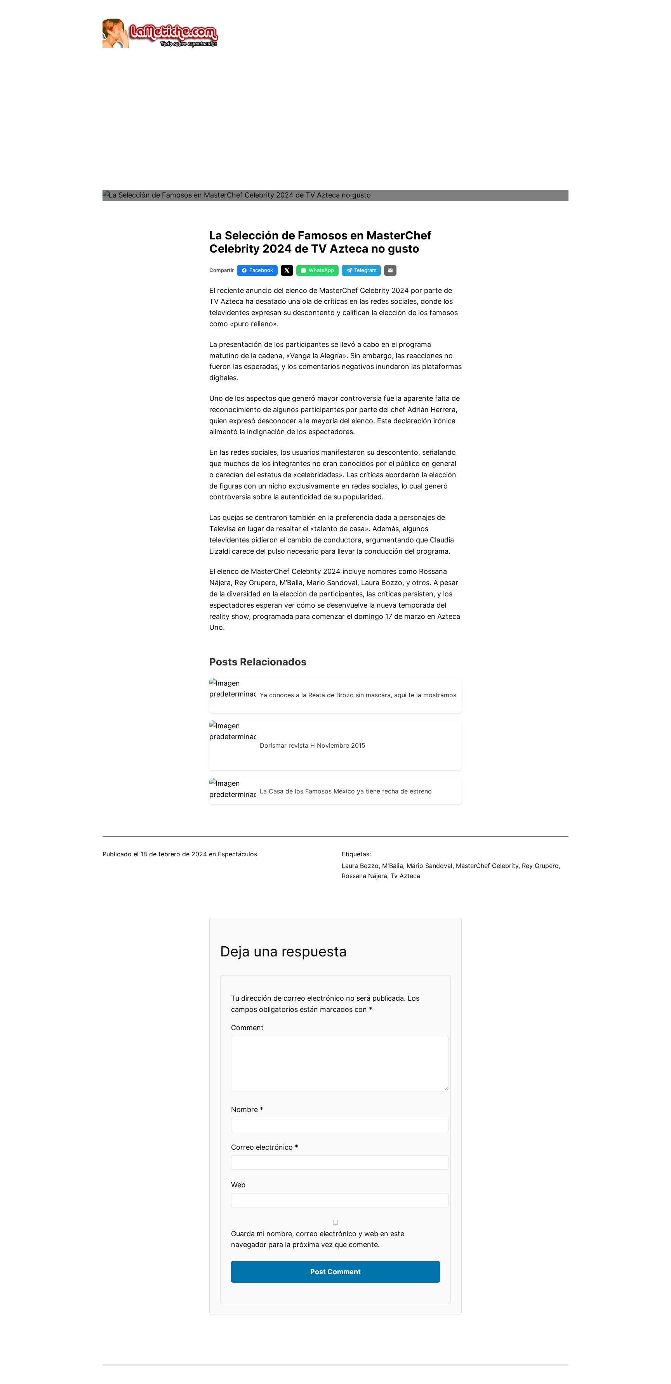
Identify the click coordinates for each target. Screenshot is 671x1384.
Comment (247, 1028)
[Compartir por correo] (390, 270)
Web (238, 1185)
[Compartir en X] (287, 270)
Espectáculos (237, 854)
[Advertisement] (335, 134)
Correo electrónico (264, 1147)
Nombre (247, 1109)
